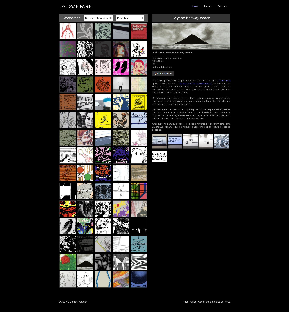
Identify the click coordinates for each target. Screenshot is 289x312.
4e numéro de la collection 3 (195, 83)
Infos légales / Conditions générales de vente (206, 301)
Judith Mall (224, 80)
